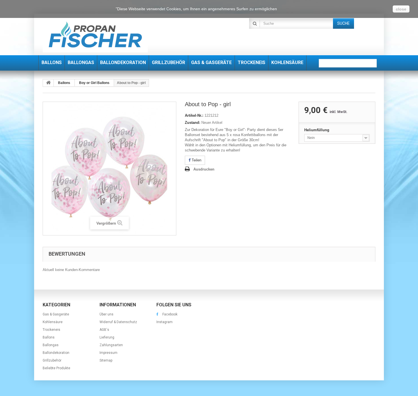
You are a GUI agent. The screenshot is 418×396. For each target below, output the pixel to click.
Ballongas (51, 345)
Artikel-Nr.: (194, 115)
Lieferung (107, 337)
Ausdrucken (203, 169)
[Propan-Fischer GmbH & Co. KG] (95, 35)
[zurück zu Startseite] (48, 83)
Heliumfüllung (317, 130)
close (401, 9)
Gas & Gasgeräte (56, 314)
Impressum (108, 353)
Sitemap (106, 360)
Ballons (49, 337)
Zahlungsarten (111, 345)
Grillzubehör (52, 360)
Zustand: (192, 122)
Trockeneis (51, 330)
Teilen (196, 160)
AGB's (104, 330)
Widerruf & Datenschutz (118, 322)
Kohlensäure (53, 322)
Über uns (106, 314)
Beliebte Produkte (56, 368)
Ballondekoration (56, 353)
